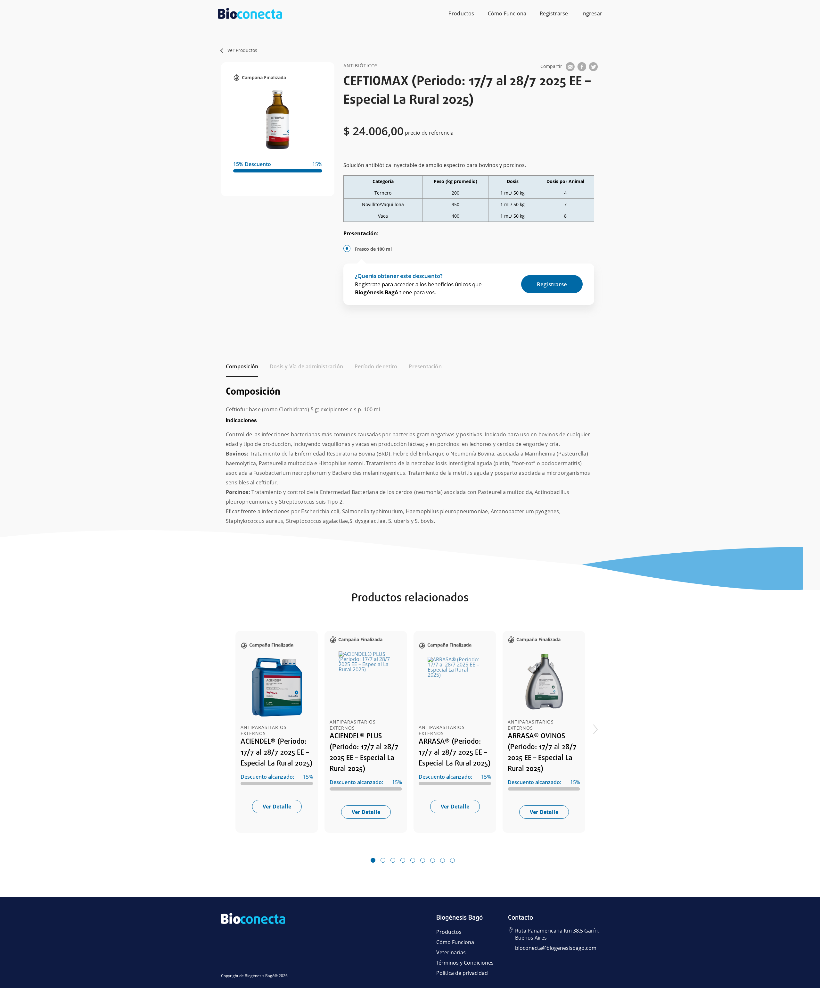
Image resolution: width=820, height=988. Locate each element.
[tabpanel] (410, 451)
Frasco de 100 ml (373, 249)
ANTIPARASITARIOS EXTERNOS (264, 730)
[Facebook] (581, 68)
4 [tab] (402, 860)
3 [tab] (392, 860)
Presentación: (361, 233)
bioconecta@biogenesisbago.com (555, 947)
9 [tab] (452, 860)
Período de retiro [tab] (376, 366)
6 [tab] (422, 860)
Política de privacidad (462, 972)
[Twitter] (593, 68)
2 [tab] (382, 860)
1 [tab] (372, 860)
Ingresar (591, 13)
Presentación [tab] (425, 366)
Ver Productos (242, 50)
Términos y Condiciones (465, 962)
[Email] (570, 68)
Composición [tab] (242, 366)
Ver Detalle (277, 806)
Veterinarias (451, 952)
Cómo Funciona (507, 13)
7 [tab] (432, 860)
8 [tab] (442, 860)
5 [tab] (412, 860)
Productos (461, 13)
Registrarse (554, 13)
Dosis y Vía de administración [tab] (306, 366)
